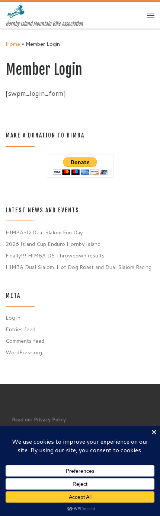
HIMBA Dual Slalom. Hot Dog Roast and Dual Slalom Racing (78, 267)
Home (13, 44)
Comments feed (25, 341)
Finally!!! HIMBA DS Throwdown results (55, 255)
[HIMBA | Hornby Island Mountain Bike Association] (17, 11)
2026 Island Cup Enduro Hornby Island (53, 244)
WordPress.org (24, 352)
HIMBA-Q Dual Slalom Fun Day (44, 232)
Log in (13, 318)
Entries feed (20, 329)
